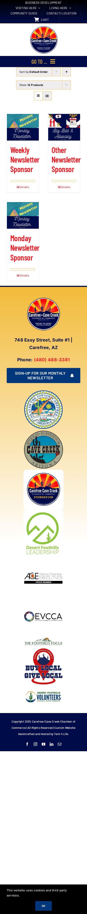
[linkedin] (51, 744)
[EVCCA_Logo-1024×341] (43, 598)
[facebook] (27, 744)
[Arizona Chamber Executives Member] (43, 558)
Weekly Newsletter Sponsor (24, 159)
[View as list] (47, 95)
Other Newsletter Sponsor (66, 159)
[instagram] (35, 744)
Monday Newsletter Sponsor (24, 247)
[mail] (59, 744)
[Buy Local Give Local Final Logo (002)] (43, 648)
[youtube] (43, 744)
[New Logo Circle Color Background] (43, 26)
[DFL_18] (43, 511)
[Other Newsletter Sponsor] (64, 127)
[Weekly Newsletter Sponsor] (23, 127)
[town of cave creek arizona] (43, 431)
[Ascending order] (66, 71)
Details (24, 187)
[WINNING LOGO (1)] (43, 688)
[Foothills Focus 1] (43, 638)
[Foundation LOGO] (43, 471)
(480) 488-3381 (52, 359)
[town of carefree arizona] (43, 391)
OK (43, 906)
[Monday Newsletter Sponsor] (23, 215)
